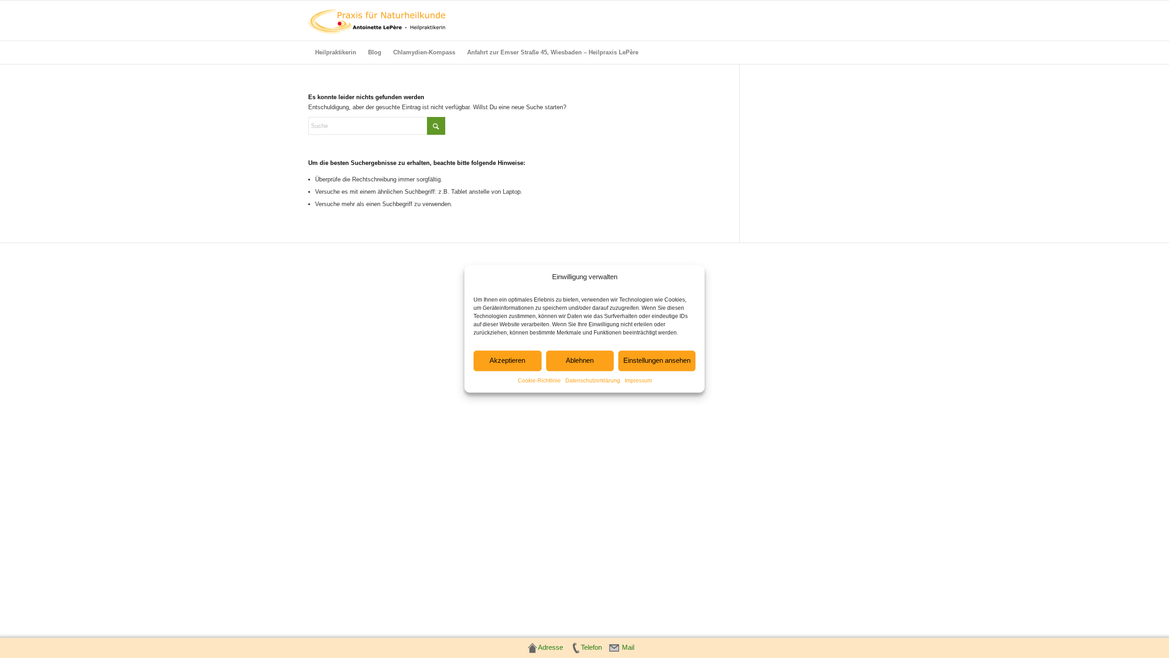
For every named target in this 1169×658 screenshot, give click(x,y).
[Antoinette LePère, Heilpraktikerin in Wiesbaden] (376, 20)
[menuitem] (335, 52)
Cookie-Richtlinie (539, 380)
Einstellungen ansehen (656, 361)
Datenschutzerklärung (592, 380)
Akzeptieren (507, 361)
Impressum (638, 380)
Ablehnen (580, 361)
